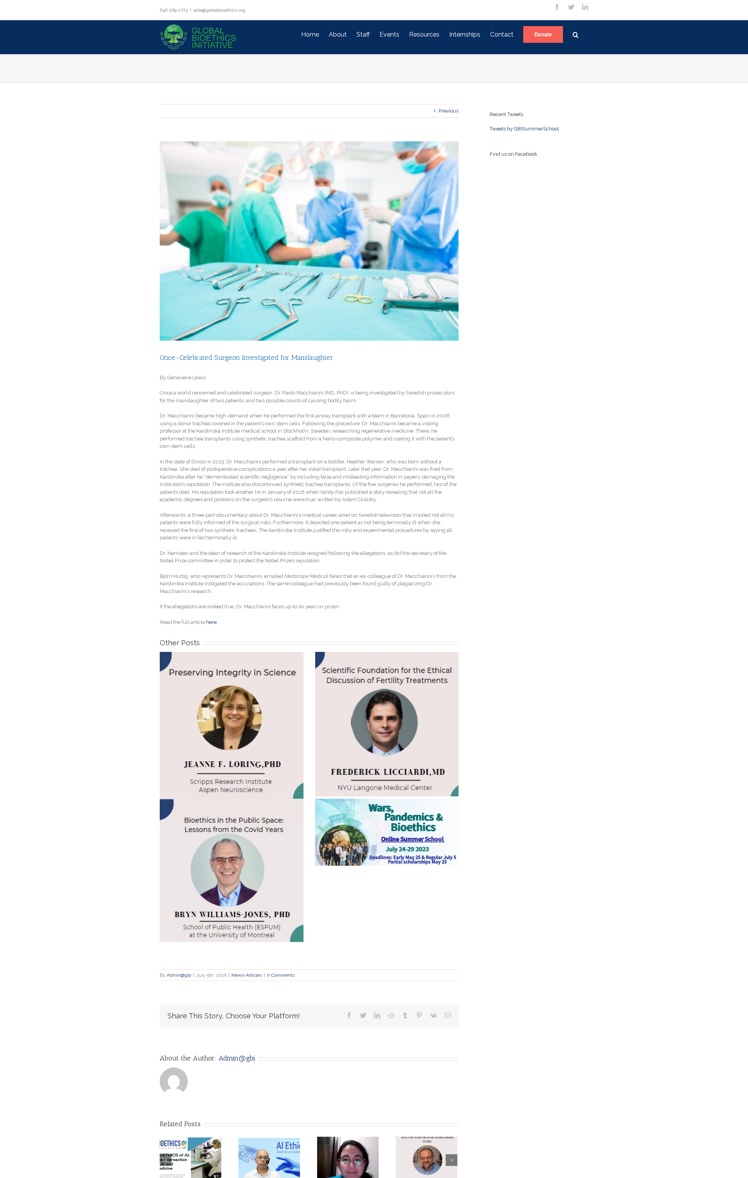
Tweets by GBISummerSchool (524, 129)
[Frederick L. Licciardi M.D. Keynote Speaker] (387, 724)
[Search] (576, 34)
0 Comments (281, 975)
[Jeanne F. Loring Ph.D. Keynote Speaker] (231, 725)
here (211, 622)
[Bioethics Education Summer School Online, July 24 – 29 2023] (387, 832)
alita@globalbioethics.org (219, 10)
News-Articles (246, 975)
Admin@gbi (179, 975)
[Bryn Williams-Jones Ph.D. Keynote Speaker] (231, 870)
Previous (449, 111)
